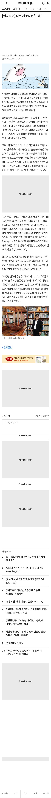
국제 (25, 793)
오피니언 (5, 793)
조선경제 (46, 793)
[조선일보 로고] (25, 3)
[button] (2, 3)
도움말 (37, 416)
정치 (15, 793)
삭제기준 (45, 416)
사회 (35, 793)
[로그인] (48, 3)
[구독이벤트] (25, 359)
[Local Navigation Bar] (2, 3)
